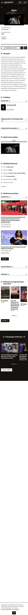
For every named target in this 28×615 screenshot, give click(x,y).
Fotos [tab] (14, 140)
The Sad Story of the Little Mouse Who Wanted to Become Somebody (15, 305)
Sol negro (24, 304)
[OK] (14, 612)
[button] (17, 145)
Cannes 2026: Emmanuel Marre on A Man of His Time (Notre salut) (9, 356)
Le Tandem (4, 301)
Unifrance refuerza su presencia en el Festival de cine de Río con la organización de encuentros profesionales (13, 219)
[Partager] (22, 47)
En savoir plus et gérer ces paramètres (10, 609)
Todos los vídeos (6, 369)
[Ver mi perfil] (25, 2)
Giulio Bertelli (5, 29)
